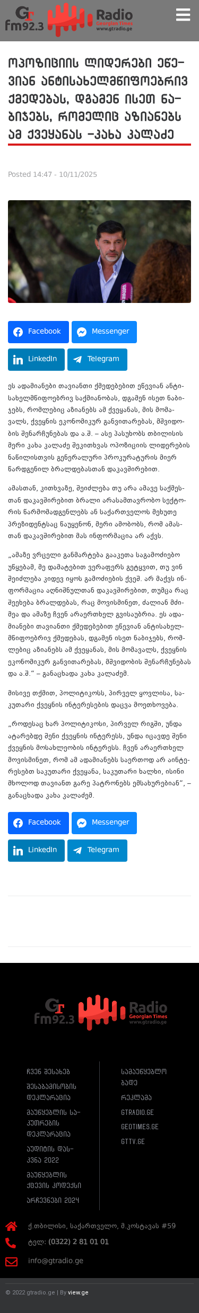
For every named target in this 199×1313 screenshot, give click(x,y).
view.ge (78, 1292)
